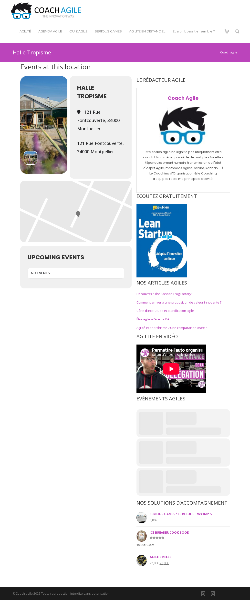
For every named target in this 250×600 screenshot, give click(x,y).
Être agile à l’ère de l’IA (152, 319)
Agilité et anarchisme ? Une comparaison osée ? (171, 327)
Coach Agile (183, 98)
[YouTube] (223, 594)
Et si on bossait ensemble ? (194, 31)
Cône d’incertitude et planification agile (165, 310)
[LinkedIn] (203, 594)
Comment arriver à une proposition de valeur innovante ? (178, 302)
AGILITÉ (25, 31)
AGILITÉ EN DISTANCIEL (147, 31)
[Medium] (232, 594)
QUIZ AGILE (78, 31)
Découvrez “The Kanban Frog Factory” (164, 294)
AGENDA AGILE (50, 31)
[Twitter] (213, 594)
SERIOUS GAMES (108, 31)
